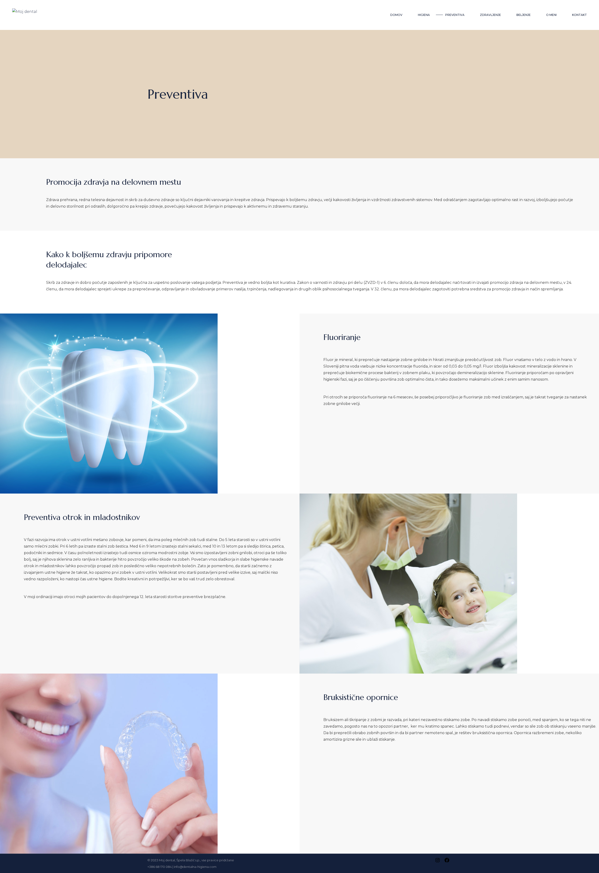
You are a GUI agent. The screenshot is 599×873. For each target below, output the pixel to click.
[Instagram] (437, 861)
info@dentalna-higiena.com (195, 867)
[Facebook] (447, 861)
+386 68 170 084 (159, 867)
